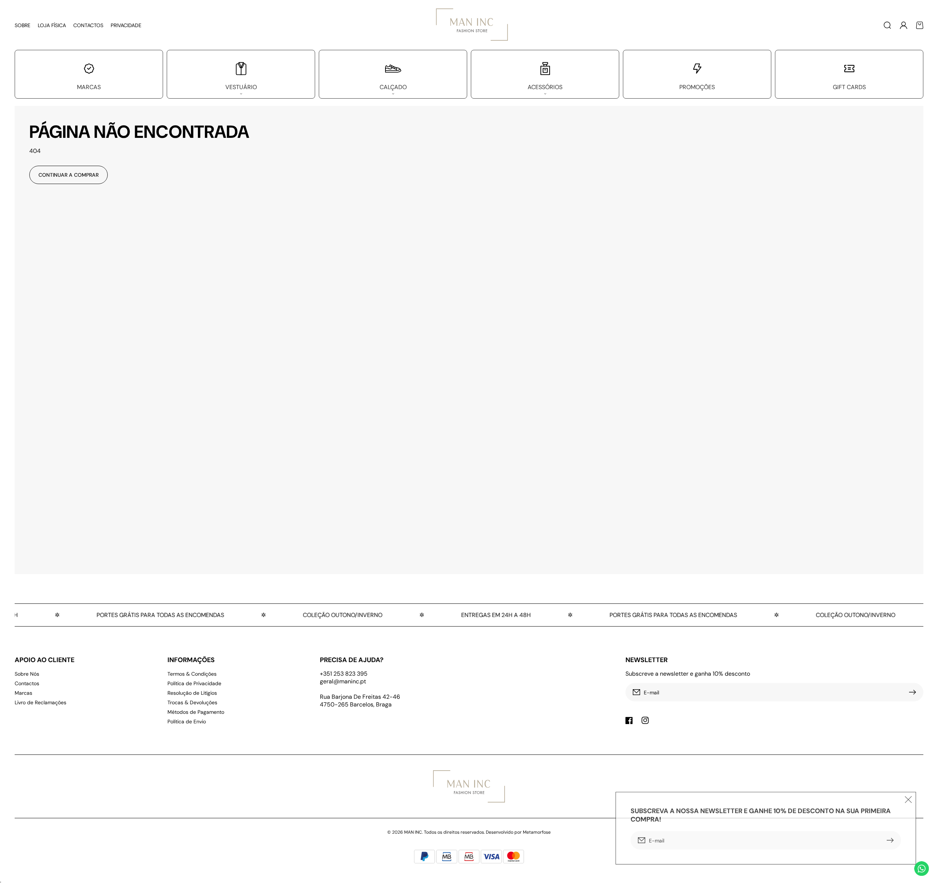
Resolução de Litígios (192, 693)
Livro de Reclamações (40, 702)
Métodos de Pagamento (195, 712)
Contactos (27, 683)
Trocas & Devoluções (192, 702)
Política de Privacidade (194, 683)
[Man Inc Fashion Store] (469, 25)
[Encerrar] (908, 798)
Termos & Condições (192, 674)
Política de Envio (186, 721)
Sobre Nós (27, 674)
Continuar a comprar (68, 175)
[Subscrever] (914, 692)
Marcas (23, 693)
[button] (887, 25)
